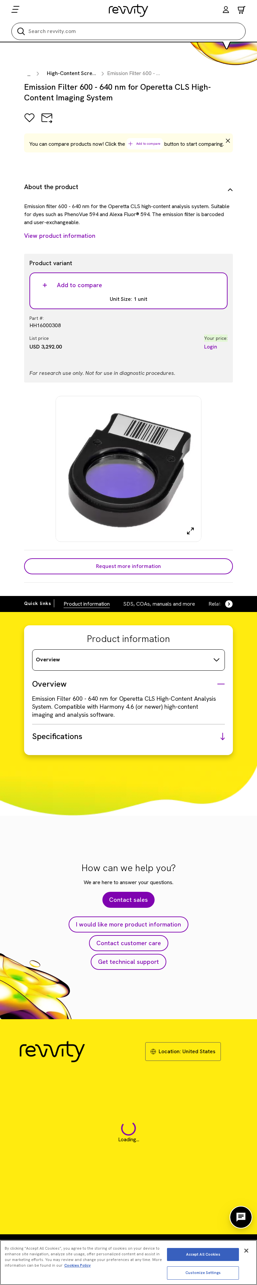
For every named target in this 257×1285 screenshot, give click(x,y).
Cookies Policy (77, 1265)
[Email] (47, 122)
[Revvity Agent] (241, 1217)
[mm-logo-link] (128, 10)
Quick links (37, 603)
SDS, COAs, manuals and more (159, 603)
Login (210, 346)
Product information (87, 603)
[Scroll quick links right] (225, 604)
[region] (128, 1262)
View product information (59, 235)
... (28, 74)
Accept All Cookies (203, 1254)
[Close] (246, 1250)
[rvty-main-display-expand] (190, 531)
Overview (48, 659)
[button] (226, 10)
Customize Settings (203, 1272)
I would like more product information (128, 924)
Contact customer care (128, 943)
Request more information (128, 566)
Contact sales (128, 899)
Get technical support (128, 962)
